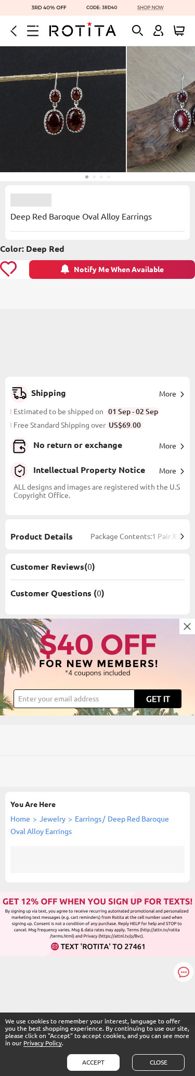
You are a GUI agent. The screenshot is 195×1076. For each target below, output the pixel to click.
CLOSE (158, 1062)
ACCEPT (93, 1062)
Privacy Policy (42, 1043)
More (167, 394)
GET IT (158, 698)
